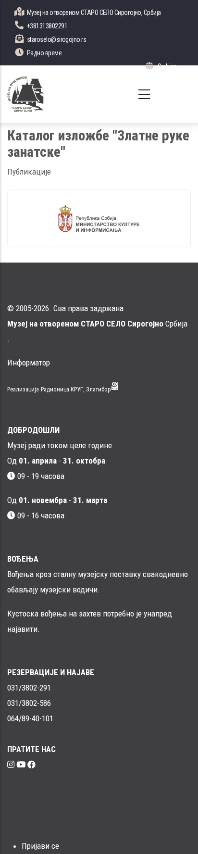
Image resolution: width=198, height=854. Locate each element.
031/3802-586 (29, 703)
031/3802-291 (29, 687)
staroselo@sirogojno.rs (56, 39)
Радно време (44, 53)
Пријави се (40, 846)
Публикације (29, 171)
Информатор (28, 362)
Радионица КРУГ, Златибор (76, 389)
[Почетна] (25, 94)
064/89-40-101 (30, 718)
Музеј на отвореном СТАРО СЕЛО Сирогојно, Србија (94, 12)
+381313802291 (47, 26)
